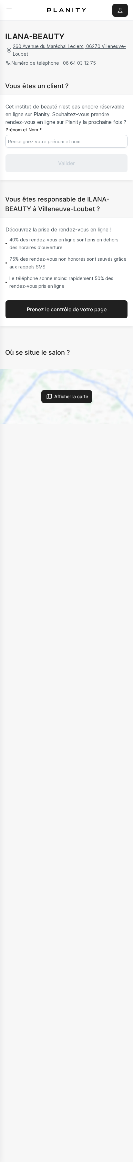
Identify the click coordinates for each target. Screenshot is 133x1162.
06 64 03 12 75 (79, 63)
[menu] (9, 10)
